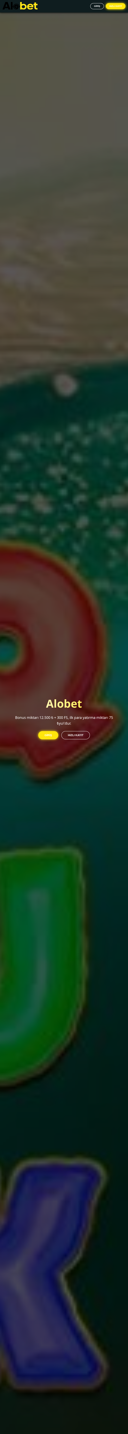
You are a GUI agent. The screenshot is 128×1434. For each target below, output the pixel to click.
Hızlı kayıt (115, 6)
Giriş (97, 6)
